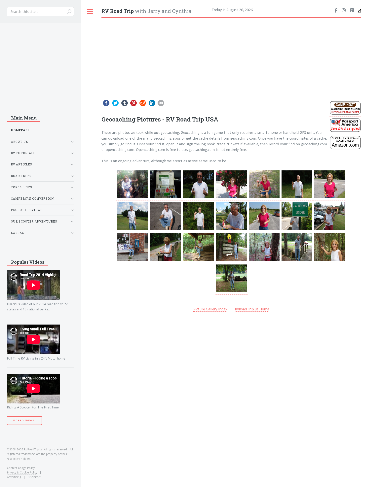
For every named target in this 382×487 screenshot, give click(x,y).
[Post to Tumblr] (124, 104)
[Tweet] (115, 104)
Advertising (14, 477)
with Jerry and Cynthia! (147, 11)
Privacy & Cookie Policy (22, 472)
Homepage (20, 130)
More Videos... (24, 420)
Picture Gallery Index (210, 309)
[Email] (161, 104)
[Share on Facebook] (106, 104)
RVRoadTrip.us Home (252, 309)
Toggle (90, 11)
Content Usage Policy (21, 468)
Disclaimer (34, 477)
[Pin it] (133, 104)
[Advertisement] (231, 51)
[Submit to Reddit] (142, 104)
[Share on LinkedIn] (152, 104)
